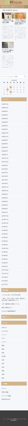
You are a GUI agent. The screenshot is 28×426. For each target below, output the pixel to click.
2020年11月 (5, 187)
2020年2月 (5, 208)
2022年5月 (5, 144)
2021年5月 (5, 180)
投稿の (5, 392)
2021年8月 (5, 169)
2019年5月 (5, 234)
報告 (3, 349)
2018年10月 (5, 248)
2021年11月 (5, 158)
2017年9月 (5, 277)
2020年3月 (5, 205)
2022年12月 (5, 133)
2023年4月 (5, 129)
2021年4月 (5, 183)
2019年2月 (5, 245)
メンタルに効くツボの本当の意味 (11, 295)
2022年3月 (5, 147)
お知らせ (4, 327)
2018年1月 (5, 266)
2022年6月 (5, 140)
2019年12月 (5, 216)
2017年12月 (5, 270)
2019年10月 (5, 223)
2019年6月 (5, 230)
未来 (3, 360)
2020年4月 (5, 201)
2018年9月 (5, 252)
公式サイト (14, 6)
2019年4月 (5, 237)
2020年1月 (5, 212)
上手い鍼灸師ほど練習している (10, 304)
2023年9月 (5, 118)
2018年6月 (5, 255)
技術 (3, 353)
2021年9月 (5, 165)
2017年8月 (5, 281)
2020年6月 (5, 194)
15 (7, 89)
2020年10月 (5, 190)
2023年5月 (5, 126)
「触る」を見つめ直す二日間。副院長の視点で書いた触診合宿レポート (13, 299)
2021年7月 (5, 172)
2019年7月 (5, 227)
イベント (4, 334)
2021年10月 (5, 162)
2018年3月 (5, 263)
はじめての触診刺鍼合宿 (8, 311)
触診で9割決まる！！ (8, 307)
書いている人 (5, 6)
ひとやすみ (5, 331)
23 (10, 92)
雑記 (3, 378)
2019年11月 (5, 219)
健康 (3, 345)
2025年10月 (5, 108)
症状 (3, 367)
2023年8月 (5, 122)
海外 (3, 363)
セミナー (4, 342)
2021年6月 (5, 176)
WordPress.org (6, 399)
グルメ (3, 338)
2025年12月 (5, 104)
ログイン (4, 388)
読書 (3, 374)
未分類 (3, 356)
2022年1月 (5, 154)
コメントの (6, 396)
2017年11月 (5, 273)
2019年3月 (5, 241)
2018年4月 (5, 259)
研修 (3, 371)
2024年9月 (5, 115)
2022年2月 (5, 151)
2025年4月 (5, 111)
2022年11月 (5, 136)
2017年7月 (5, 284)
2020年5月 (5, 198)
